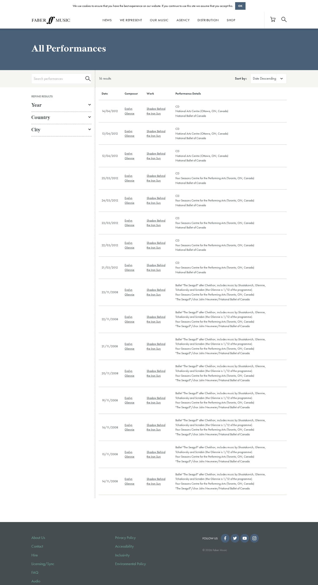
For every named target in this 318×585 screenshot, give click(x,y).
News (107, 20)
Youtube (244, 538)
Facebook (225, 538)
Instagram (254, 538)
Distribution (208, 20)
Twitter (235, 538)
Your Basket (273, 19)
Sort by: (241, 78)
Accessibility (124, 546)
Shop (231, 20)
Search (87, 79)
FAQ (34, 572)
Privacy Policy (125, 537)
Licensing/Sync (42, 563)
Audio (35, 581)
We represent (131, 20)
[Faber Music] (50, 20)
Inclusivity (122, 555)
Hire (34, 555)
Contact (37, 546)
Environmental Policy (130, 563)
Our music (159, 20)
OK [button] (240, 6)
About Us (38, 537)
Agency (183, 20)
